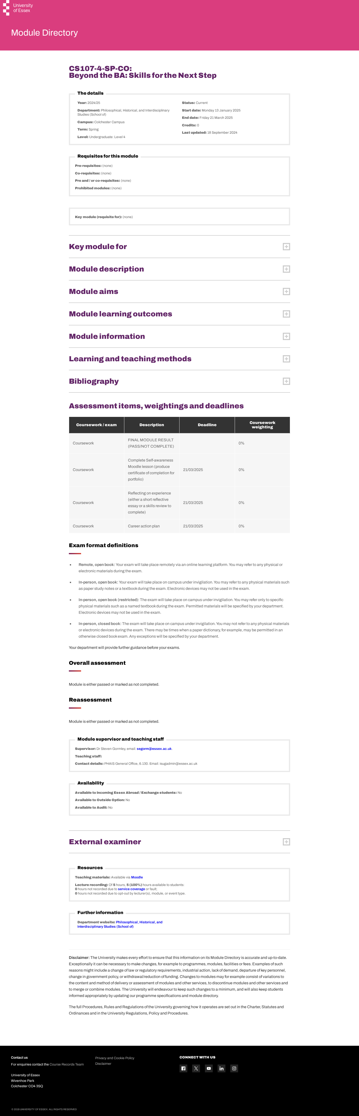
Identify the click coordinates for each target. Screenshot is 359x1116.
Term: (83, 129)
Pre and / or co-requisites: (98, 180)
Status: (189, 103)
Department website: (96, 922)
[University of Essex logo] (18, 8)
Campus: (85, 122)
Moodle (137, 877)
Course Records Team (67, 1064)
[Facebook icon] (183, 1068)
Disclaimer (103, 1064)
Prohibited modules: (93, 188)
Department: (89, 110)
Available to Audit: (91, 807)
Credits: (189, 125)
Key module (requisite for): (99, 217)
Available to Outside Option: (100, 800)
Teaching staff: (88, 756)
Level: (83, 137)
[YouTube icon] (209, 1068)
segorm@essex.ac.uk (154, 749)
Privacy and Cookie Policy (114, 1058)
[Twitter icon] (196, 1068)
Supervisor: (85, 749)
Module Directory (44, 33)
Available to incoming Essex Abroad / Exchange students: (126, 792)
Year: (82, 103)
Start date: (192, 110)
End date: (191, 118)
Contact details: (89, 763)
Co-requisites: (88, 173)
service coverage (131, 889)
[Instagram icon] (234, 1068)
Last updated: (194, 132)
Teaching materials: (93, 877)
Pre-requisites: (88, 166)
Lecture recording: (92, 885)
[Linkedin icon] (221, 1068)
